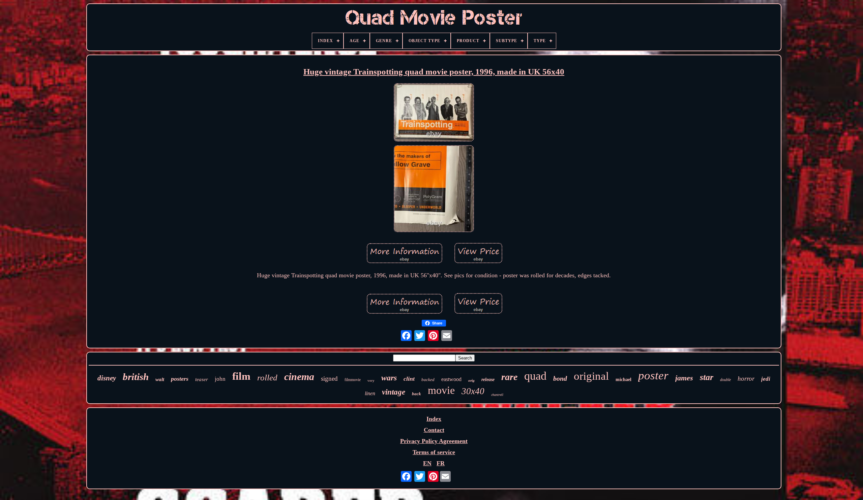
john (220, 379)
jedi (765, 379)
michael (623, 379)
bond (560, 378)
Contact (434, 430)
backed (428, 379)
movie (441, 390)
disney (106, 378)
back (416, 393)
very (371, 380)
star (706, 377)
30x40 (473, 391)
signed (329, 378)
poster (653, 375)
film (241, 376)
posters (179, 378)
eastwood (451, 379)
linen (370, 393)
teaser (201, 379)
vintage (393, 392)
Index (433, 418)
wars (389, 377)
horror (746, 378)
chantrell (497, 395)
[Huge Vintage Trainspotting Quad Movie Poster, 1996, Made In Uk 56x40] (434, 113)
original (591, 376)
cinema (299, 376)
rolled (267, 377)
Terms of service (434, 452)
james (684, 378)
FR (441, 463)
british (136, 376)
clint (409, 378)
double (725, 379)
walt (159, 379)
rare (509, 377)
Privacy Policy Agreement (434, 441)
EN (427, 463)
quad (535, 376)
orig (471, 380)
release (488, 379)
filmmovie (353, 379)
